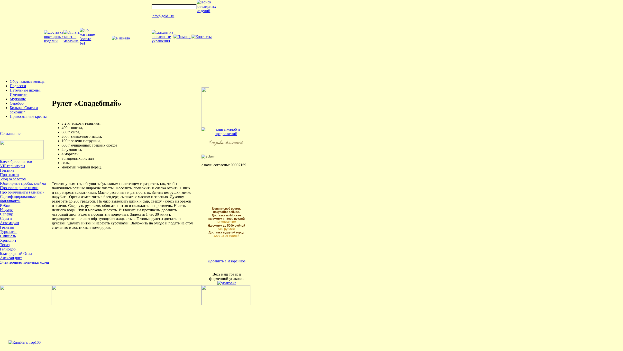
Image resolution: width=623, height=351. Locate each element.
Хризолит (8, 240)
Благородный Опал (16, 253)
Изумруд (7, 210)
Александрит (11, 258)
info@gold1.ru (163, 16)
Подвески (18, 86)
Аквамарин (9, 223)
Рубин (5, 205)
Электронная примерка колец (24, 262)
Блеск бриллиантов (16, 161)
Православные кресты (28, 116)
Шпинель (8, 236)
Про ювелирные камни (19, 188)
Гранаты (7, 227)
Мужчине (18, 99)
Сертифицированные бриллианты (18, 198)
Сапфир (6, 214)
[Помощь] (182, 37)
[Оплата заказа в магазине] (72, 41)
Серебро (17, 103)
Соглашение (10, 133)
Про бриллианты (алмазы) (22, 192)
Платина (7, 170)
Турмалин (8, 232)
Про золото (9, 175)
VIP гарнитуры (12, 166)
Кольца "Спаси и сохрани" (24, 110)
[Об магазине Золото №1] (87, 43)
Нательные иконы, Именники (25, 92)
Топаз (4, 245)
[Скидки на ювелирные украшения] (162, 41)
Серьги (6, 218)
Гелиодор (8, 249)
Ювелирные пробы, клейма (23, 183)
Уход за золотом (13, 179)
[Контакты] (202, 37)
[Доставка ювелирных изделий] (54, 41)
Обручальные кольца (27, 81)
